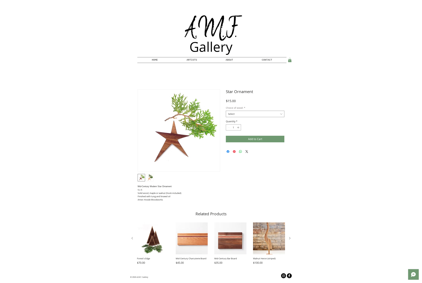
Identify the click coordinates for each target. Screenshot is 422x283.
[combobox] (255, 114)
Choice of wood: (235, 108)
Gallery (210, 47)
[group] (211, 246)
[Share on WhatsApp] (240, 152)
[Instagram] (283, 276)
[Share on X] (247, 152)
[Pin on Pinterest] (234, 152)
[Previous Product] (132, 239)
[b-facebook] (289, 276)
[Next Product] (290, 239)
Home (141, 78)
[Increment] (238, 128)
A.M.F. (210, 30)
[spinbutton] (233, 128)
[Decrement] (228, 128)
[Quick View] (153, 239)
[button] (191, 60)
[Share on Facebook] (228, 152)
